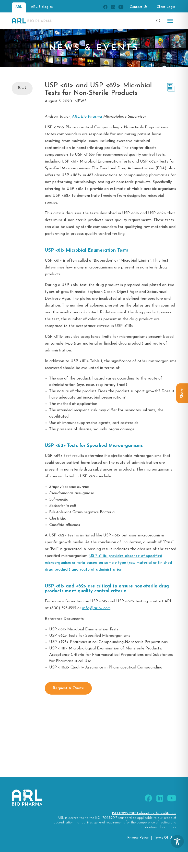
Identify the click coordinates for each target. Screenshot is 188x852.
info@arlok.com (96, 608)
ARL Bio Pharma (87, 117)
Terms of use (164, 838)
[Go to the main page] (32, 21)
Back (22, 88)
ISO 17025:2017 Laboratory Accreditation (144, 813)
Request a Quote (68, 688)
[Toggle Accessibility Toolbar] (177, 841)
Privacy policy (138, 838)
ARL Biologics (42, 7)
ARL (18, 7)
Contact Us (138, 7)
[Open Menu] (170, 21)
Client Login (166, 7)
